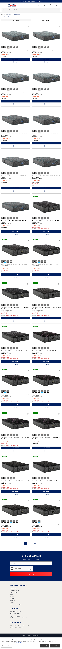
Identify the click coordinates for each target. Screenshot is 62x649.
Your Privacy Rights (6, 645)
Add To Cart (15, 59)
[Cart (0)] (57, 5)
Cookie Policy (19, 642)
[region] (31, 643)
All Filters (16, 20)
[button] (4, 5)
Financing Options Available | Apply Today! (31, 1)
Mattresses (9, 14)
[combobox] (46, 20)
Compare (16, 62)
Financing (12, 596)
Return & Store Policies (15, 604)
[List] (39, 5)
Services (12, 598)
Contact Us (13, 602)
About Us (12, 600)
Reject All (55, 645)
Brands (12, 594)
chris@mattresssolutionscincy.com (22, 618)
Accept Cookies (44, 645)
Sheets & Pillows (14, 592)
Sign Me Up (31, 574)
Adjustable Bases (14, 590)
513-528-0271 (17, 616)
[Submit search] (58, 10)
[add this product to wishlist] (28, 26)
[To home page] (12, 5)
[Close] (59, 640)
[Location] (45, 5)
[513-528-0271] (51, 5)
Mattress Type (17, 14)
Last (35, 543)
